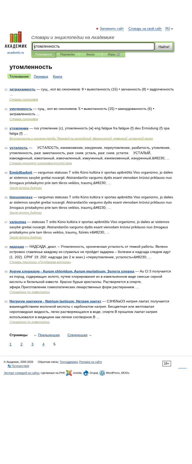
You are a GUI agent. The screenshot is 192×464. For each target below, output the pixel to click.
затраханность (23, 89)
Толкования (43, 54)
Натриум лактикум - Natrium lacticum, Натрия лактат (55, 301)
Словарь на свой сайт (145, 28)
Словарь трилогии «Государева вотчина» (40, 262)
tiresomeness (21, 197)
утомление (19, 128)
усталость (19, 148)
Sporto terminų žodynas (26, 188)
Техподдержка (69, 361)
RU (168, 28)
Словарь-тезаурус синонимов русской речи (41, 163)
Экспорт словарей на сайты (21, 372)
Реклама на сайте (90, 361)
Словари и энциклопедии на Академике (72, 37)
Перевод (41, 76)
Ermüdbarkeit (21, 172)
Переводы (67, 54)
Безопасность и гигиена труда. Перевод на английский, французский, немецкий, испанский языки (81, 138)
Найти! (164, 47)
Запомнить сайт (112, 28)
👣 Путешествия (18, 365)
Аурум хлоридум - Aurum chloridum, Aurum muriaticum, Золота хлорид (72, 271)
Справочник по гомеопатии (30, 292)
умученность (21, 109)
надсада (17, 246)
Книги (90, 54)
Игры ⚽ (114, 54)
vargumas (18, 222)
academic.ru (15, 52)
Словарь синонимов (24, 99)
